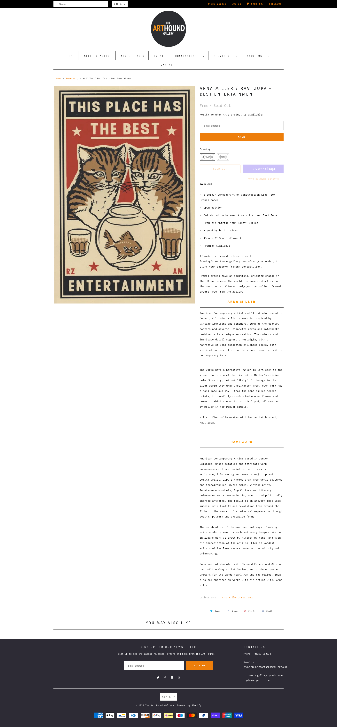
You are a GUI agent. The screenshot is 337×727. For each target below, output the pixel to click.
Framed (223, 157)
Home (71, 56)
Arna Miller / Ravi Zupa (238, 597)
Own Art (168, 65)
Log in (236, 4)
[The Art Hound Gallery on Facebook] (165, 677)
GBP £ (118, 4)
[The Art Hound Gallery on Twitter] (158, 677)
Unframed (207, 157)
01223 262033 (217, 4)
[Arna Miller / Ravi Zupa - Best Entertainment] (124, 194)
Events (160, 56)
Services (223, 56)
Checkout (275, 4)
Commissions (188, 56)
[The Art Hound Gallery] (168, 29)
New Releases (133, 56)
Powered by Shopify (189, 705)
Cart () (257, 4)
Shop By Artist (98, 56)
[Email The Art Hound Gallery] (179, 677)
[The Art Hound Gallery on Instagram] (172, 677)
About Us (256, 56)
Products (70, 78)
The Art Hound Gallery (159, 705)
